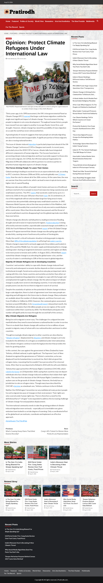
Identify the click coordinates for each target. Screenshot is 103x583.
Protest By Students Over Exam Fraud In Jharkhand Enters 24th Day (84, 128)
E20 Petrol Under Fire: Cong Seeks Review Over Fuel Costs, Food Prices (85, 51)
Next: (54, 431)
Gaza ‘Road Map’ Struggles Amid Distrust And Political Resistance (84, 179)
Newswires (49, 21)
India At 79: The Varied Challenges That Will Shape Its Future (85, 151)
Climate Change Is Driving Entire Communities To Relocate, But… (84, 93)
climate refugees (13, 338)
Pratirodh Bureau (12, 58)
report (45, 228)
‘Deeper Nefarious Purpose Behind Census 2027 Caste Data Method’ (85, 72)
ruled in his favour (13, 372)
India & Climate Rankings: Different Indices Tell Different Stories (84, 79)
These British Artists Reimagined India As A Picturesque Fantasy (84, 166)
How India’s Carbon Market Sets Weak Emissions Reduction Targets (84, 158)
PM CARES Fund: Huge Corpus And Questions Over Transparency (85, 87)
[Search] (97, 21)
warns (33, 193)
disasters (37, 338)
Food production (52, 223)
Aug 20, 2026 (68, 510)
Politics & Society (26, 21)
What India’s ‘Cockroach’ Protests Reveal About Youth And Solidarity (85, 112)
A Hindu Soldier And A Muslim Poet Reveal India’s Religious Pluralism (85, 99)
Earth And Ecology (34, 455)
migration (32, 144)
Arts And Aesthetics (62, 21)
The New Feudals (78, 21)
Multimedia (90, 21)
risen (46, 196)
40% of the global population (25, 241)
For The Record (12, 27)
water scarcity (55, 241)
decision (17, 386)
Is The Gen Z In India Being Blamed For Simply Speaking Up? (14, 464)
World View (39, 21)
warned (27, 116)
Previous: (20, 431)
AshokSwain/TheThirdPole (16, 421)
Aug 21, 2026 (10, 471)
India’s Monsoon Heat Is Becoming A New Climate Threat (59, 464)
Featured (15, 21)
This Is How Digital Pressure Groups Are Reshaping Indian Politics (83, 137)
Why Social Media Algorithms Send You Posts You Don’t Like (85, 65)
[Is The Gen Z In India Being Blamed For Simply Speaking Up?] (14, 453)
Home (8, 21)
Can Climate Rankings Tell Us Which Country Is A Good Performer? (83, 119)
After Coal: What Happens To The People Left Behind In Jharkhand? (85, 106)
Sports (21, 27)
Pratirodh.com (63, 580)
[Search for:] (81, 193)
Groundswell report (40, 304)
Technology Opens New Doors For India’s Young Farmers (85, 145)
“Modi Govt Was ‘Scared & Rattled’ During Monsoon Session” (85, 172)
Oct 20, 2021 (22, 58)
